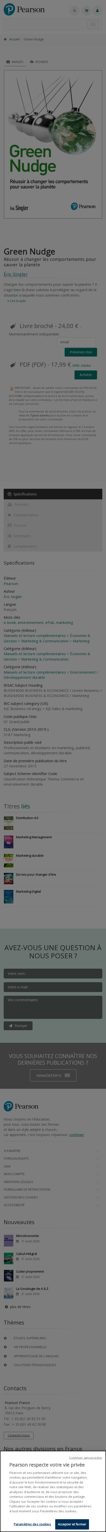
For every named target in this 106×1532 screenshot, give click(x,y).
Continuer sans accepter (85, 1457)
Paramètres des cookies (32, 1524)
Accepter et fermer (72, 1524)
